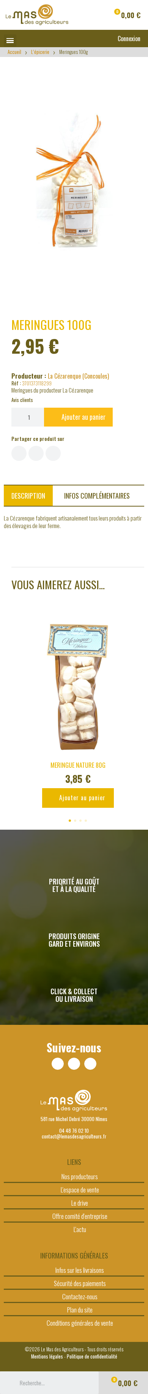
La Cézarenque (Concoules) (78, 375)
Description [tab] (28, 496)
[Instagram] (74, 1064)
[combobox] (49, 1382)
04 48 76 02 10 (74, 1130)
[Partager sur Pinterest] (53, 453)
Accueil (14, 51)
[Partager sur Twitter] (36, 453)
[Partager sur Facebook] (19, 453)
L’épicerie (40, 51)
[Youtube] (90, 1064)
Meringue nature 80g (77, 765)
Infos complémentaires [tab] (97, 496)
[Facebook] (58, 1064)
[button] (126, 15)
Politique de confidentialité (92, 1356)
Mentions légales (47, 1356)
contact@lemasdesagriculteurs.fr (74, 1136)
